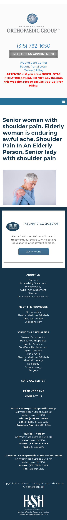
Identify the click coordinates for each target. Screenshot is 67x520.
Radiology (33, 363)
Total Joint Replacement (33, 347)
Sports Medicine (33, 344)
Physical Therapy (33, 318)
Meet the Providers (33, 306)
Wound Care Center (33, 62)
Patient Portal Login (33, 66)
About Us (33, 274)
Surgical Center (33, 380)
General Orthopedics (33, 337)
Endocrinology (33, 321)
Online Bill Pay (33, 70)
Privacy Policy (33, 286)
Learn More (33, 251)
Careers (33, 280)
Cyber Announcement (33, 289)
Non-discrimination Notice (33, 296)
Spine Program (33, 350)
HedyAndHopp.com (39, 514)
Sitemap (33, 293)
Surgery (33, 370)
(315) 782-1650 (33, 46)
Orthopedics (33, 312)
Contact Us (33, 396)
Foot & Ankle (33, 353)
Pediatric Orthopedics (33, 340)
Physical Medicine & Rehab (33, 315)
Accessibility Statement (33, 283)
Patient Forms (33, 391)
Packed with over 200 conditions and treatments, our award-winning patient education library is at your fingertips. (33, 239)
